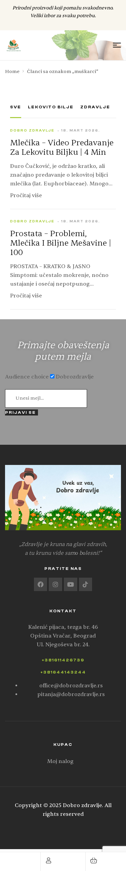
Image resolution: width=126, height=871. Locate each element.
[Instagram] (55, 584)
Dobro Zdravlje (32, 131)
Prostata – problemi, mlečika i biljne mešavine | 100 (60, 243)
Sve (15, 107)
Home (12, 71)
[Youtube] (70, 584)
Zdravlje (95, 107)
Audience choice (27, 376)
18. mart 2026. (80, 131)
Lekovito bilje (51, 107)
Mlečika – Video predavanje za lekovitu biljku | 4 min (62, 147)
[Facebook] (40, 584)
